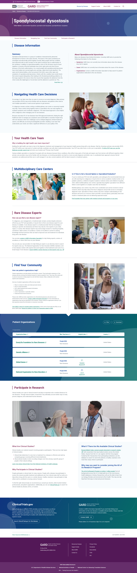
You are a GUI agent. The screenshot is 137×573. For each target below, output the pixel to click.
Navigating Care (35, 38)
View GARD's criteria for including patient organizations (26, 306)
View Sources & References (20, 535)
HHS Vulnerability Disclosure (67, 564)
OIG (90, 555)
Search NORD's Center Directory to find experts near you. (45, 249)
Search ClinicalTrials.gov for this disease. (26, 521)
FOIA (91, 552)
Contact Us (117, 6)
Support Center (95, 6)
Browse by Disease (82, 6)
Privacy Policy (93, 544)
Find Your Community (50, 38)
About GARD (106, 6)
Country (105, 334)
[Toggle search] (123, 6)
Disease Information (20, 38)
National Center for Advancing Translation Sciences (92, 567)
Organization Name (21, 334)
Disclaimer (92, 547)
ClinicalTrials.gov (55, 485)
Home (14, 11)
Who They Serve (64, 334)
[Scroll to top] (132, 568)
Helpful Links (82, 334)
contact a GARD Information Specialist (31, 238)
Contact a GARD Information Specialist (37, 298)
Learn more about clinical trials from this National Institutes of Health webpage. (35, 464)
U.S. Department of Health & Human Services (43, 567)
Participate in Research (68, 38)
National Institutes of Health (66, 567)
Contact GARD (85, 517)
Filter (107, 322)
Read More (58, 82)
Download (119, 322)
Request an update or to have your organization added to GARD (37, 308)
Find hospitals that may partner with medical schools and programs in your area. (95, 198)
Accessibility (93, 549)
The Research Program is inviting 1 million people (98, 471)
